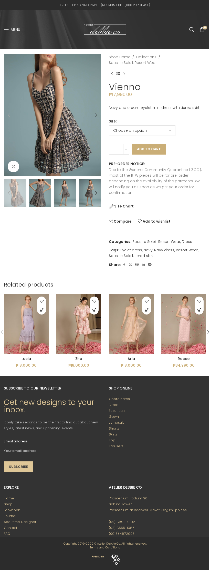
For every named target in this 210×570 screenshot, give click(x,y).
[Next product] (124, 74)
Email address (16, 441)
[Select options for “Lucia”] (41, 310)
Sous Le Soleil (121, 255)
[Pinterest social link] (137, 264)
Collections (146, 57)
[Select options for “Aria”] (146, 310)
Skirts (113, 434)
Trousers (116, 446)
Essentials (117, 410)
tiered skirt (143, 255)
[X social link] (130, 264)
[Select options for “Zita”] (94, 310)
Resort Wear (187, 250)
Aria (131, 358)
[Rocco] (183, 324)
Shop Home (119, 57)
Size (112, 121)
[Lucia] (26, 324)
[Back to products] (118, 74)
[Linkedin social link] (143, 264)
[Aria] (131, 324)
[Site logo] (105, 29)
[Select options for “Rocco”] (199, 310)
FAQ (7, 533)
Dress (187, 241)
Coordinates (119, 398)
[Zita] (78, 324)
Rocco (184, 358)
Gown (114, 416)
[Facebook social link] (124, 264)
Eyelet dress (131, 250)
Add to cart (149, 149)
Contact (10, 527)
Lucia (26, 358)
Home (9, 498)
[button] (9, 115)
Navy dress (164, 250)
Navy (148, 250)
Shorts (114, 428)
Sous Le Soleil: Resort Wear (133, 62)
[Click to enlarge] (13, 166)
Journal (10, 516)
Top (112, 440)
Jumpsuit (116, 422)
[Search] (192, 29)
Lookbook (12, 510)
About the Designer (20, 521)
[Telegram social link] (149, 264)
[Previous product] (112, 74)
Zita (78, 358)
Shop (8, 504)
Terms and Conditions (105, 547)
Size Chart (124, 206)
